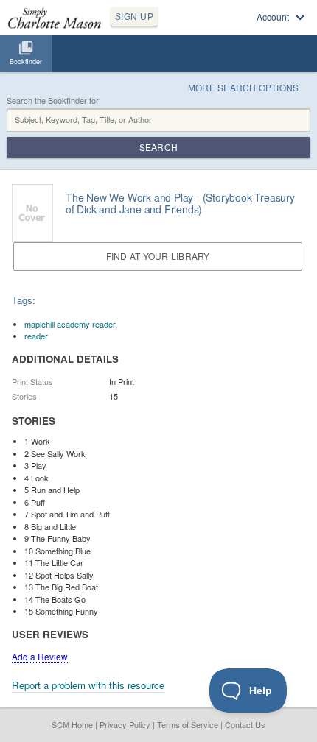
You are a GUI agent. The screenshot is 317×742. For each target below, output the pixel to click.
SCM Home (72, 724)
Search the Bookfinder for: (54, 100)
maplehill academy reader (69, 324)
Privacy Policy (125, 724)
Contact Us (245, 724)
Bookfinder (26, 61)
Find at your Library (158, 256)
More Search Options (243, 87)
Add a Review (40, 656)
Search (158, 147)
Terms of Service (187, 724)
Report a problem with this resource (88, 685)
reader (36, 336)
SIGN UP (134, 17)
